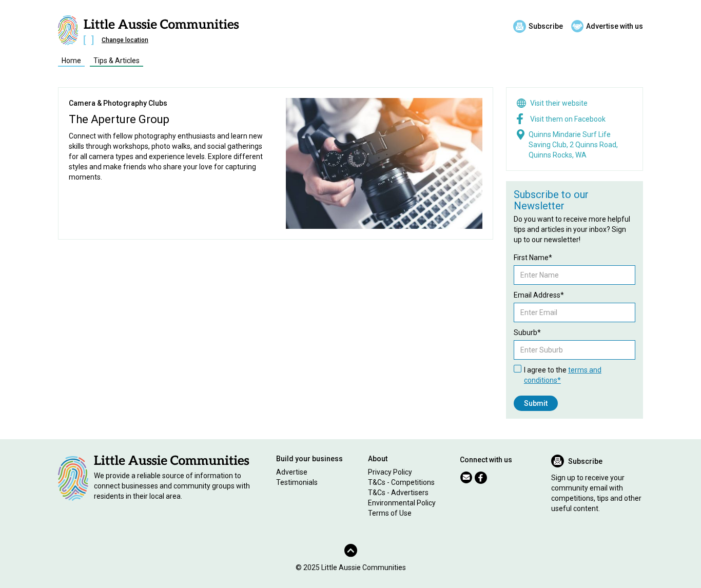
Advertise (291, 472)
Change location (125, 40)
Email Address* (539, 295)
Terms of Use (390, 513)
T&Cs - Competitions (401, 482)
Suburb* (527, 332)
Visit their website (559, 103)
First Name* (533, 257)
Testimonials (297, 482)
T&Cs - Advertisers (398, 492)
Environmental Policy (402, 503)
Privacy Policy (390, 472)
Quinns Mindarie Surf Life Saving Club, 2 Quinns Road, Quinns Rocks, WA (573, 144)
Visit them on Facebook (568, 119)
